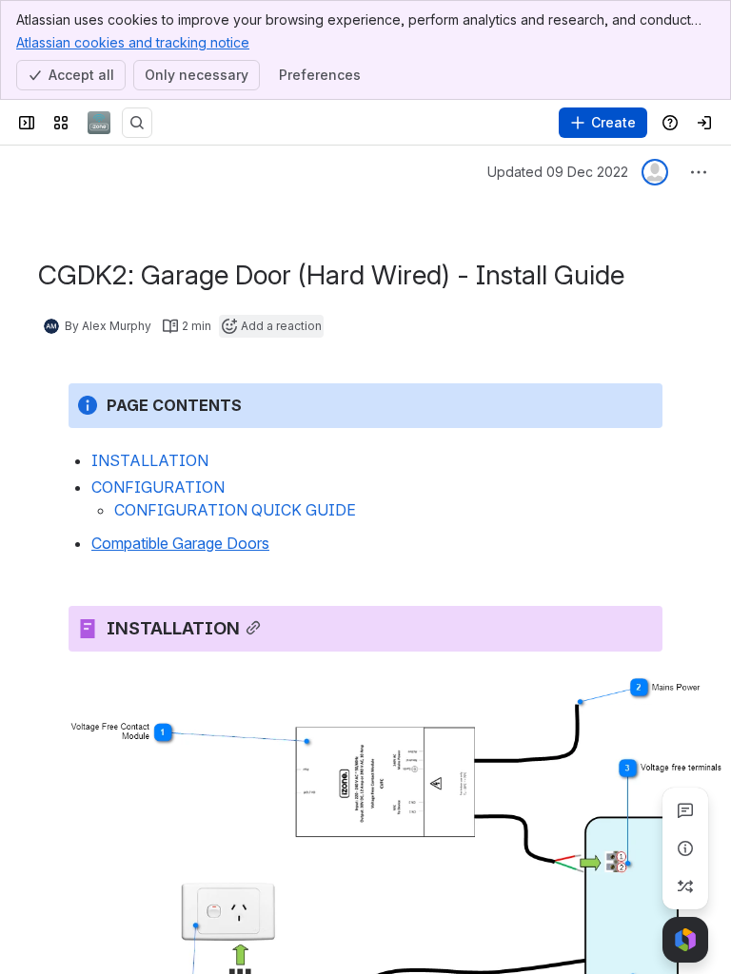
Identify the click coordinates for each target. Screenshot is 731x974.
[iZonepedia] (99, 122)
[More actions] (698, 172)
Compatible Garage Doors (180, 543)
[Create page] (685, 886)
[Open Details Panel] (685, 848)
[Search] (137, 122)
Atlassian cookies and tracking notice (132, 42)
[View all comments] (685, 810)
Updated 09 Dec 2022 (557, 172)
